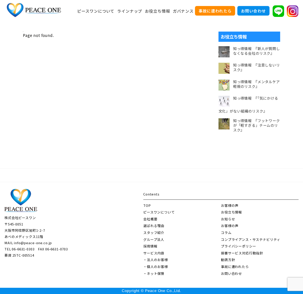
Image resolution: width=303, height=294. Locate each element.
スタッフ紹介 (153, 232)
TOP (147, 205)
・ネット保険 (153, 273)
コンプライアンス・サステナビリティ (250, 239)
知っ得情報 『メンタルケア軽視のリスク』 (256, 84)
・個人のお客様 (155, 266)
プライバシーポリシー (238, 246)
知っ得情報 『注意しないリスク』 (256, 67)
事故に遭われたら (215, 11)
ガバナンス (183, 11)
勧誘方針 (228, 259)
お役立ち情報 (157, 11)
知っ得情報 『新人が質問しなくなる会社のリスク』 (256, 51)
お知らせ (228, 219)
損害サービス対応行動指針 (242, 253)
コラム (226, 232)
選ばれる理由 (153, 225)
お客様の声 (229, 205)
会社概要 (150, 219)
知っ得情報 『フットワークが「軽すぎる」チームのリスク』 (256, 125)
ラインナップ (129, 11)
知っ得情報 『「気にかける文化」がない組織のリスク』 (248, 104)
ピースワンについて (95, 11)
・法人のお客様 (155, 259)
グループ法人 (153, 239)
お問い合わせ (253, 11)
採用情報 (150, 246)
